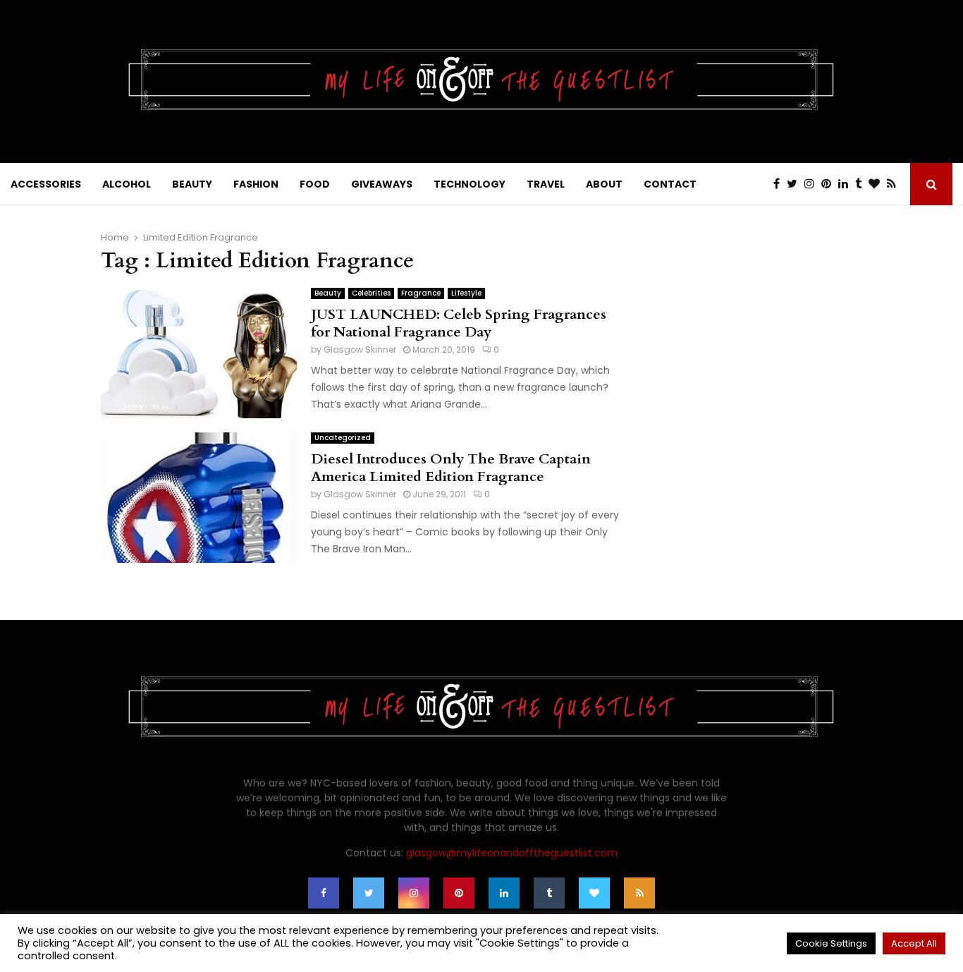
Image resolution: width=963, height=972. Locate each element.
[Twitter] (795, 184)
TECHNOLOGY (469, 184)
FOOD (315, 184)
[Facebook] (780, 184)
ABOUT (604, 184)
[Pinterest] (829, 184)
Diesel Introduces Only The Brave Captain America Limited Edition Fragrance (451, 467)
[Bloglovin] (878, 184)
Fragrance (421, 293)
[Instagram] (812, 184)
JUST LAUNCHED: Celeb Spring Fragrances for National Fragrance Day (458, 323)
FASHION (255, 184)
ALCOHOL (126, 184)
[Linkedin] (846, 184)
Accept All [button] (914, 943)
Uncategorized (342, 437)
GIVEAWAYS (381, 184)
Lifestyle (466, 293)
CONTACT (670, 184)
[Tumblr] (862, 184)
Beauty (327, 293)
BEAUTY (192, 184)
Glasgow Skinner (360, 350)
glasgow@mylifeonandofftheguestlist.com (512, 853)
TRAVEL (546, 184)
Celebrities (371, 293)
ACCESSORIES (46, 184)
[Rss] (895, 184)
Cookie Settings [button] (831, 943)
